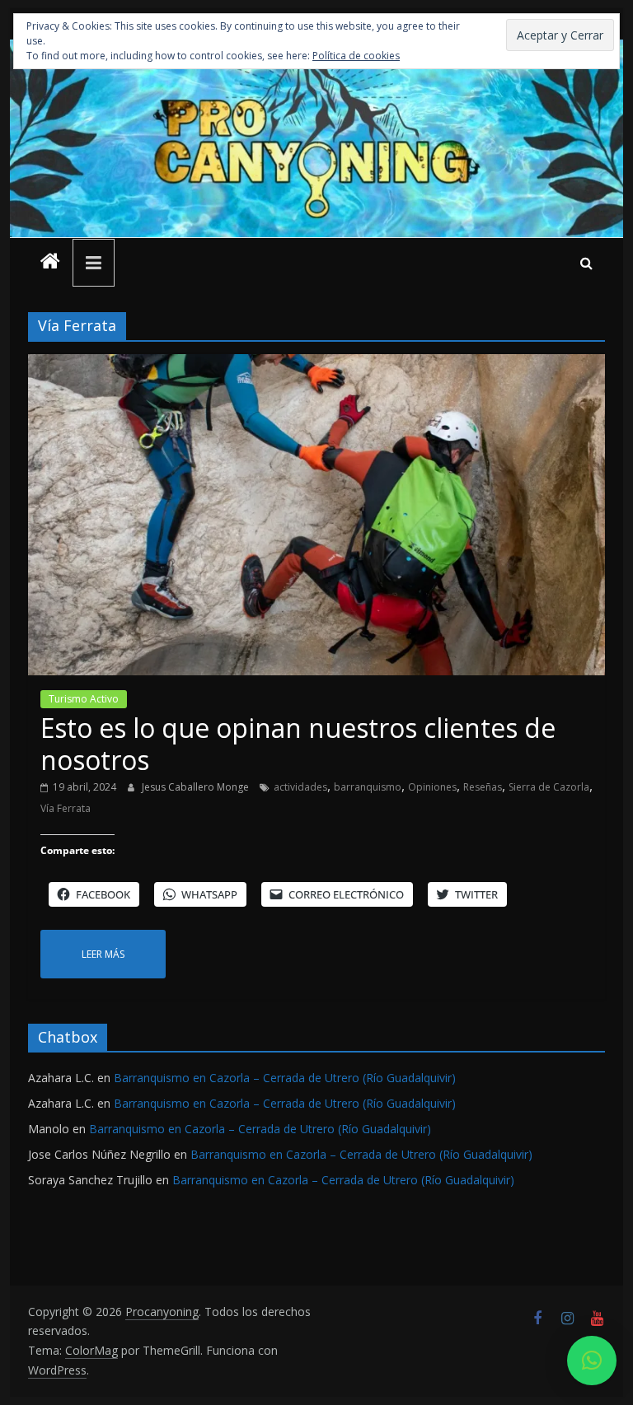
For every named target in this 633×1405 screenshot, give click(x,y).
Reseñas (482, 787)
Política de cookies (356, 56)
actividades (300, 787)
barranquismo (367, 787)
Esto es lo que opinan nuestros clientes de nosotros (298, 743)
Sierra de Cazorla (549, 787)
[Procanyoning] (50, 262)
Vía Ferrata (65, 808)
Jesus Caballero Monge (196, 787)
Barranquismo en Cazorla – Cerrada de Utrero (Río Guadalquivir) (285, 1077)
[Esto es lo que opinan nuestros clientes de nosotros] (316, 364)
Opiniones (432, 787)
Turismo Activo (84, 699)
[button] (592, 1360)
